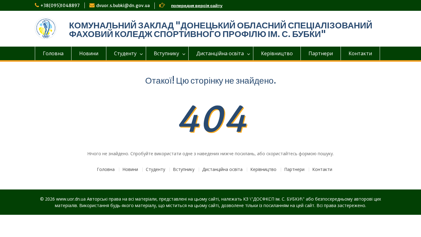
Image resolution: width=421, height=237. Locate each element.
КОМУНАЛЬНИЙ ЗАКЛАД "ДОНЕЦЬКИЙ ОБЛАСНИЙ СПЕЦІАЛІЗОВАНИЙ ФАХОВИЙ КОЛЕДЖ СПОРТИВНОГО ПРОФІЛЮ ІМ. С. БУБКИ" (220, 30)
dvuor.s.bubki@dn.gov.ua (123, 5)
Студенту (125, 53)
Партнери (321, 53)
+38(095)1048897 (60, 5)
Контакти (360, 53)
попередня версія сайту (197, 5)
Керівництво (277, 53)
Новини (88, 53)
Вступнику (166, 53)
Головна (53, 53)
